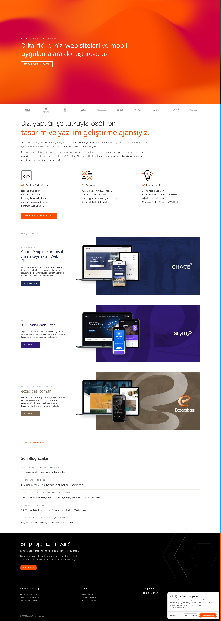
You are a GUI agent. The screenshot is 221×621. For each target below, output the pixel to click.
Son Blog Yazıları (35, 458)
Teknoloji (43, 480)
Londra (85, 588)
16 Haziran (27, 480)
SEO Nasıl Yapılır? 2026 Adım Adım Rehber (43, 472)
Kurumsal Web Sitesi (38, 324)
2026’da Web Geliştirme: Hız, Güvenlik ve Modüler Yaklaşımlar (54, 510)
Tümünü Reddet (191, 615)
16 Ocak (25, 505)
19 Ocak (25, 492)
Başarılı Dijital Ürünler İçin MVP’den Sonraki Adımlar (48, 522)
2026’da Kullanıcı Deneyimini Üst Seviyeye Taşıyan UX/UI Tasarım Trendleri (60, 497)
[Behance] (157, 593)
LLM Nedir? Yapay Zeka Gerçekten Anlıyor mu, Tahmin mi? (52, 484)
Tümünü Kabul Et (208, 615)
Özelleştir (174, 615)
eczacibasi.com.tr (36, 391)
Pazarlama (55, 467)
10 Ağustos (27, 467)
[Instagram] (147, 593)
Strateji (42, 467)
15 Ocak (25, 518)
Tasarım (51, 492)
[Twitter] (151, 593)
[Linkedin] (154, 593)
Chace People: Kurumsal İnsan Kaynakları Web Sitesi (42, 256)
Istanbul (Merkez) (29, 588)
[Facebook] (144, 593)
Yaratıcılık (64, 492)
